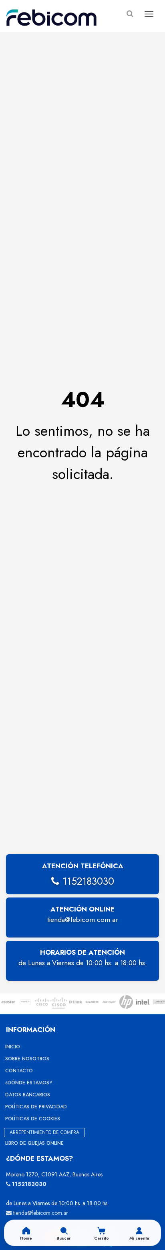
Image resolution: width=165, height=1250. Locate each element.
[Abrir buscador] (130, 14)
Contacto (19, 1070)
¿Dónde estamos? (28, 1082)
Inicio (12, 1046)
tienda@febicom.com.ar (82, 919)
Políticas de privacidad (36, 1106)
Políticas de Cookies (32, 1118)
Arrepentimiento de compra (44, 1132)
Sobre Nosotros (27, 1058)
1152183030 (86, 881)
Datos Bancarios (27, 1094)
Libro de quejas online (34, 1143)
